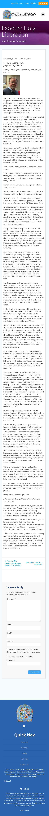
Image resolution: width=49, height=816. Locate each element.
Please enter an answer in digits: (19, 656)
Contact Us (24, 765)
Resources (24, 748)
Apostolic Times (17, 3)
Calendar (24, 759)
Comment (11, 599)
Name (10, 624)
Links (27, 3)
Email (9, 633)
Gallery (24, 753)
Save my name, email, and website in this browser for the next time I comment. (23, 650)
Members (33, 3)
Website (10, 641)
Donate (43, 3)
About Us (24, 742)
